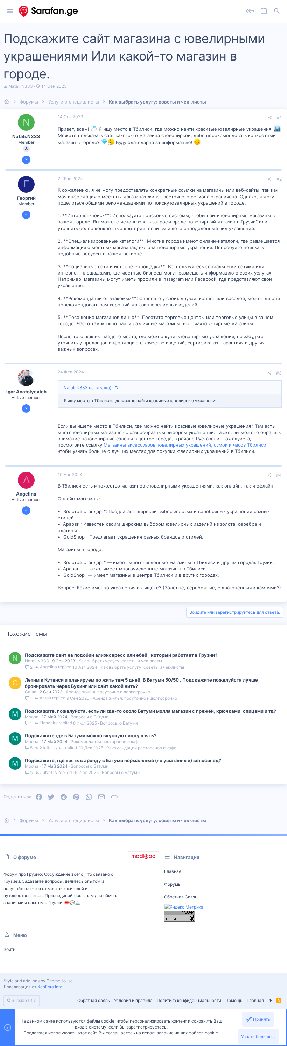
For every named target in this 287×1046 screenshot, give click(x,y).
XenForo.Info (49, 986)
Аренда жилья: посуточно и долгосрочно (108, 692)
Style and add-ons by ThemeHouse (38, 980)
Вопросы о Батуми (89, 716)
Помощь (234, 1000)
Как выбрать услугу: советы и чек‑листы (120, 660)
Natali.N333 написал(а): (88, 387)
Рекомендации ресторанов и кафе (106, 741)
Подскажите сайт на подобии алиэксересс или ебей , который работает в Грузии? (121, 655)
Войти (9, 949)
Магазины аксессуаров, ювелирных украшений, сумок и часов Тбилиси (185, 445)
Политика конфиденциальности (189, 1000)
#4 (279, 475)
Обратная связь (180, 896)
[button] (10, 11)
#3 (279, 373)
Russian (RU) (23, 1000)
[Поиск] (277, 11)
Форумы (172, 884)
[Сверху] (270, 1001)
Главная (172, 871)
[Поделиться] (269, 118)
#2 (279, 179)
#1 (279, 117)
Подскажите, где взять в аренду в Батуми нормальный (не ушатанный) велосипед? (123, 760)
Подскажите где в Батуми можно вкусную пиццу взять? (90, 735)
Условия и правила (133, 1000)
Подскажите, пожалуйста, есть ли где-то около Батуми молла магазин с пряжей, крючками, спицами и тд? (150, 711)
